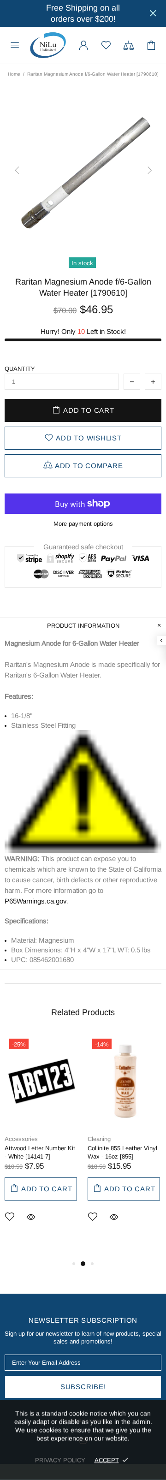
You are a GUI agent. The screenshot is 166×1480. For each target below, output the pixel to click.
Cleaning (99, 1138)
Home (14, 74)
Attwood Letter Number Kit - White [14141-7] (40, 1152)
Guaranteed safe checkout (83, 547)
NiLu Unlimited (48, 45)
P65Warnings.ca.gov (36, 901)
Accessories (21, 1138)
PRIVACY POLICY (60, 1459)
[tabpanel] (41, 1142)
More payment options (83, 523)
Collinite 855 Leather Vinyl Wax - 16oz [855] (122, 1152)
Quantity (20, 368)
